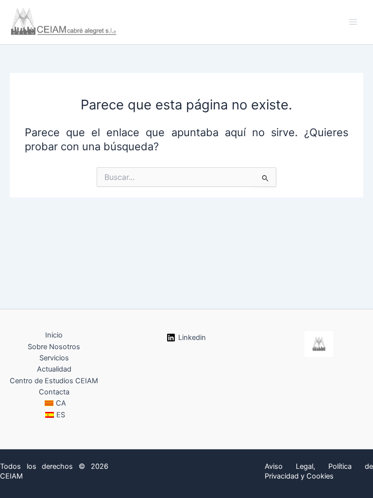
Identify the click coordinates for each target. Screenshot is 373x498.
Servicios (54, 358)
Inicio (54, 335)
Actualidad (54, 369)
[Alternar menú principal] (353, 22)
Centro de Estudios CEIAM (54, 381)
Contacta (54, 392)
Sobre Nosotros (54, 347)
